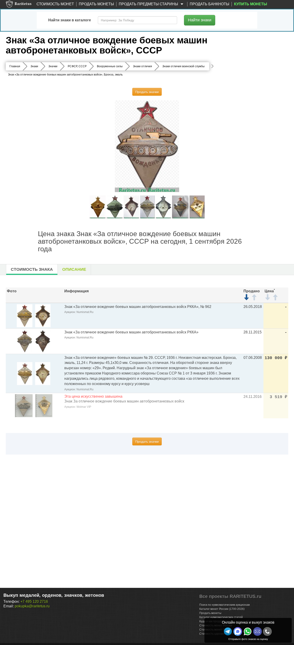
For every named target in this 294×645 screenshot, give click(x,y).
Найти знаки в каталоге (69, 20)
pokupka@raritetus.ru (32, 606)
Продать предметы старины (149, 4)
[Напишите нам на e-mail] (257, 631)
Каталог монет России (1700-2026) (222, 609)
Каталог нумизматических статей (221, 617)
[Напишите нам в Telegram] (227, 631)
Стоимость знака (32, 269)
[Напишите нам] (237, 631)
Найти (199, 20)
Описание (74, 269)
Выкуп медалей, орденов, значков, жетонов (53, 595)
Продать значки (147, 92)
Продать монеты (96, 4)
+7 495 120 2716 (34, 601)
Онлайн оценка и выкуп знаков (248, 622)
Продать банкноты (209, 4)
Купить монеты (250, 4)
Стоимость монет (55, 4)
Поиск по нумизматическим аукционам (224, 604)
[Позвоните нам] (267, 631)
